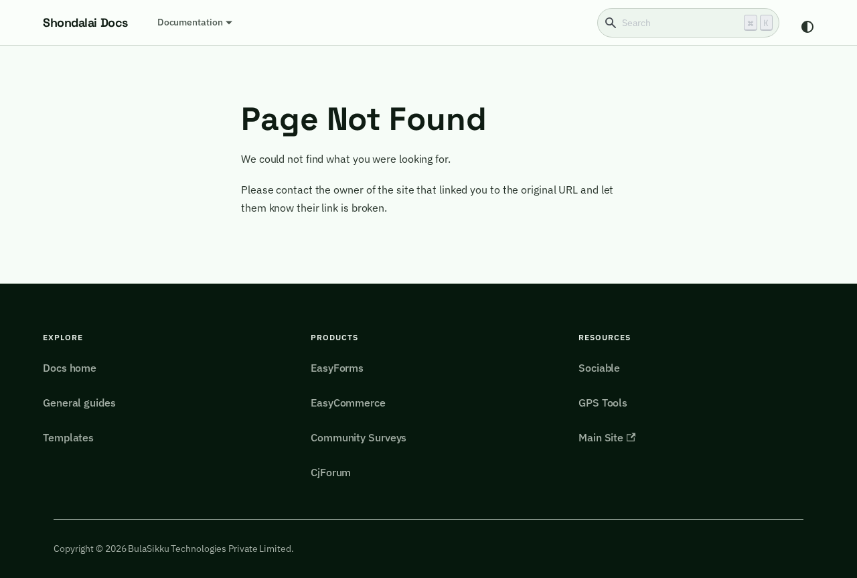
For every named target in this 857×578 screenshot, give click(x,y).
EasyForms (337, 367)
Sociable (599, 367)
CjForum (331, 472)
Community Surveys (358, 437)
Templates (68, 437)
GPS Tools (602, 402)
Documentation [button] (190, 22)
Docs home (69, 367)
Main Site (600, 437)
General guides (79, 402)
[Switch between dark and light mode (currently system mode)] (807, 27)
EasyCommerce (348, 402)
